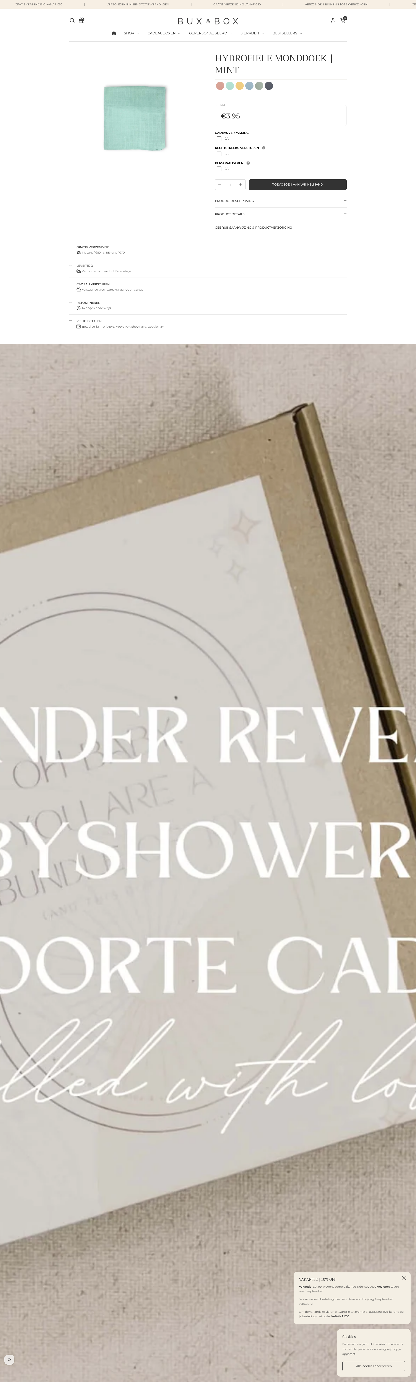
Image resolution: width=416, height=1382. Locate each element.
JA (227, 139)
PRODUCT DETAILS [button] (230, 214)
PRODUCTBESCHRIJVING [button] (234, 201)
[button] (72, 20)
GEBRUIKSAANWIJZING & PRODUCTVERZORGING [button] (253, 228)
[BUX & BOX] (208, 20)
